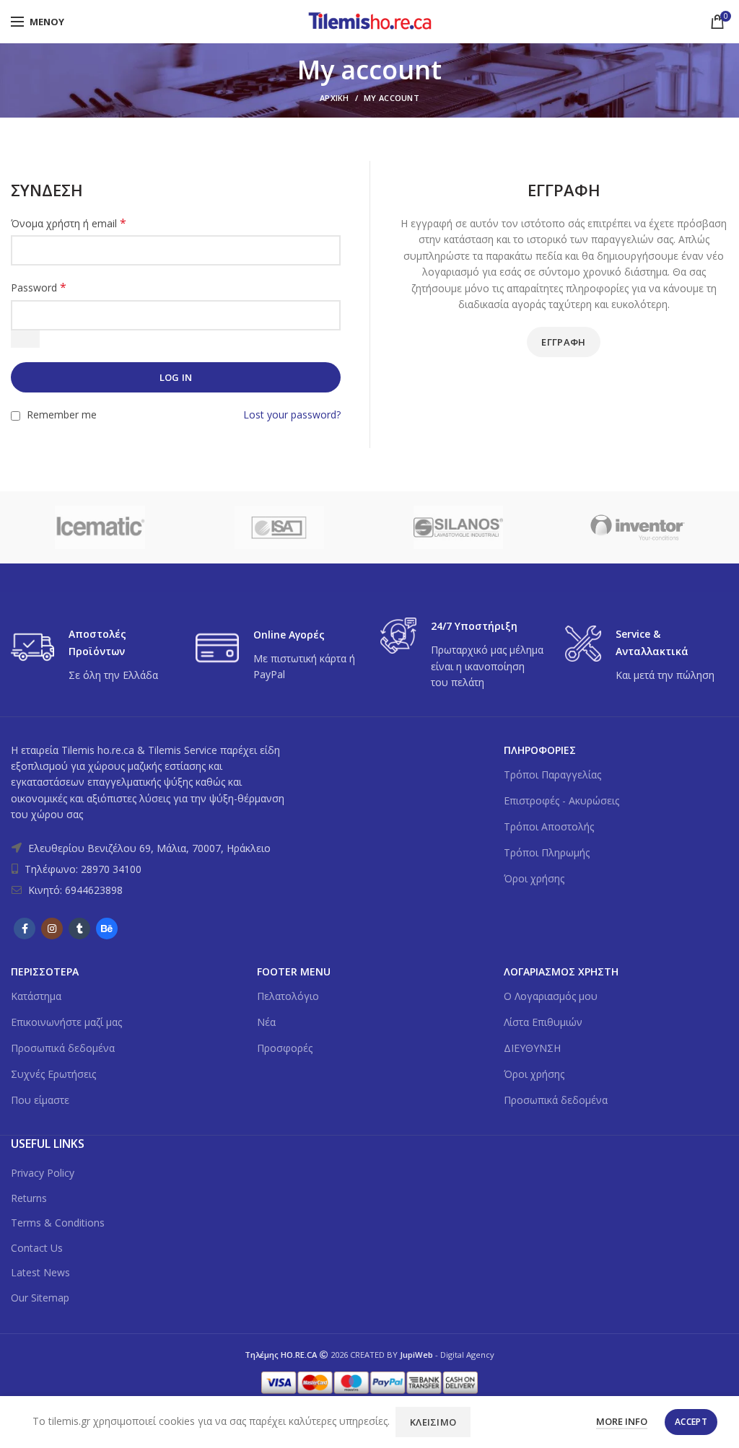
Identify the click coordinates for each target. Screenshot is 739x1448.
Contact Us (37, 1248)
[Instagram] (52, 928)
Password (38, 287)
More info (621, 1421)
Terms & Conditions (58, 1222)
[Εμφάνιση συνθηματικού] (25, 339)
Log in (176, 377)
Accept (691, 1422)
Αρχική (334, 97)
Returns (29, 1198)
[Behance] (107, 928)
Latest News (40, 1272)
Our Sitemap (40, 1297)
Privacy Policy (42, 1173)
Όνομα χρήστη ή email (68, 223)
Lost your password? (292, 414)
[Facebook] (24, 928)
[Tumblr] (79, 928)
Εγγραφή (563, 341)
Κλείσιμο (433, 1422)
